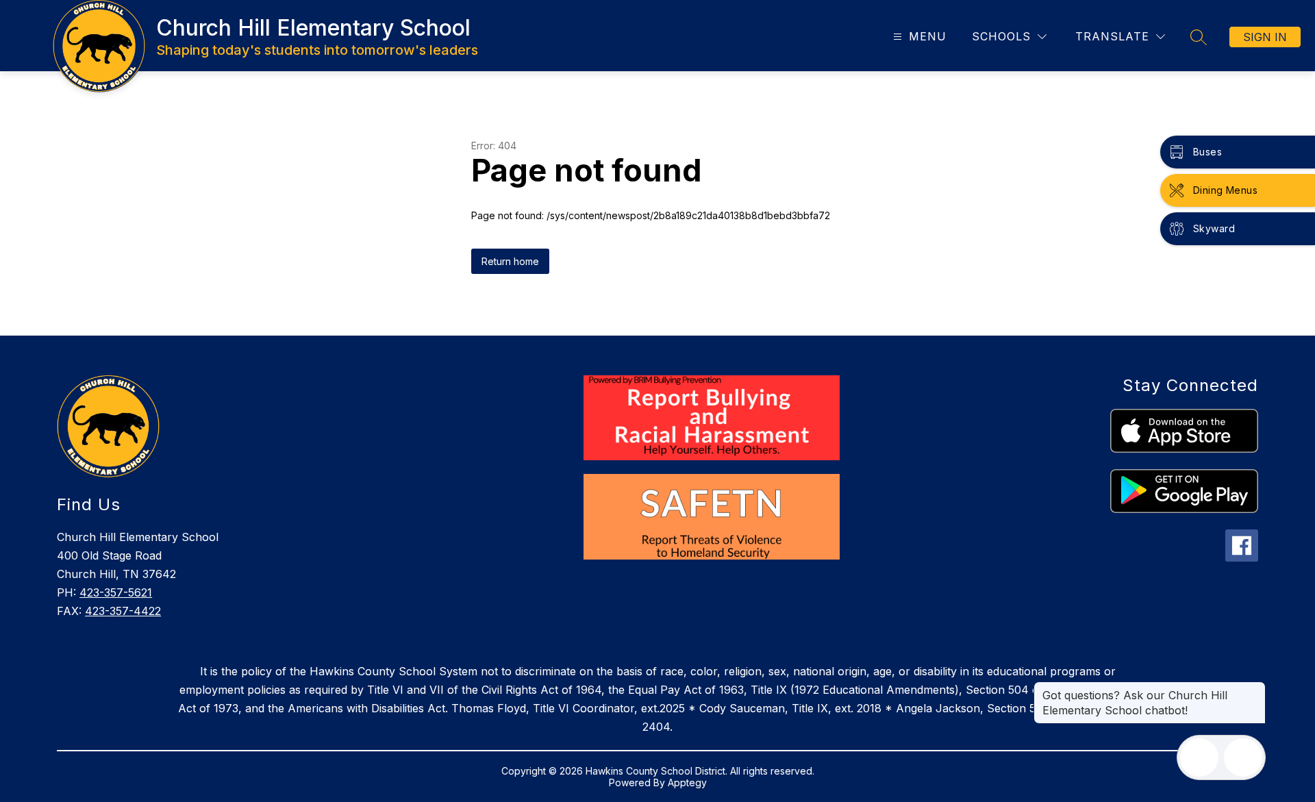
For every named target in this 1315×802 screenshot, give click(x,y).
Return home (510, 261)
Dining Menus (1225, 190)
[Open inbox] (1199, 757)
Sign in (1265, 37)
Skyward (1214, 228)
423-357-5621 (115, 592)
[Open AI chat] (1243, 757)
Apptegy (687, 782)
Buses (1207, 152)
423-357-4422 (123, 611)
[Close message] (1255, 688)
